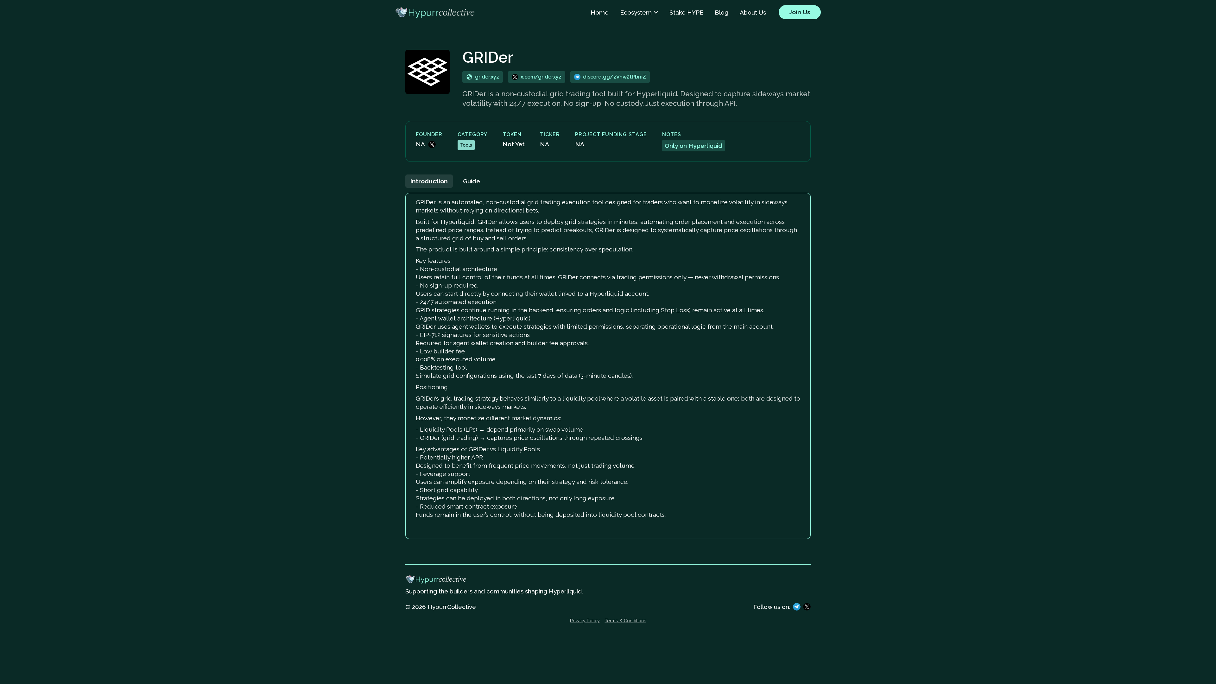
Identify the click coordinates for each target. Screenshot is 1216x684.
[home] (434, 12)
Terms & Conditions (625, 620)
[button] (639, 12)
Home (600, 12)
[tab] (429, 181)
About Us (753, 12)
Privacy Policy (585, 620)
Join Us (799, 12)
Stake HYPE (686, 12)
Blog (721, 12)
